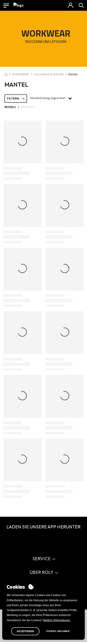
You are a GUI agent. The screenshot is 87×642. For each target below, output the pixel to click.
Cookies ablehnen (57, 631)
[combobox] (50, 98)
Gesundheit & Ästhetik (49, 74)
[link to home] (6, 74)
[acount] (70, 5)
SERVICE (41, 558)
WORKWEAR (20, 74)
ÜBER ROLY (42, 572)
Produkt (28, 107)
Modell (10, 107)
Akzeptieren (25, 631)
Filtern (13, 98)
